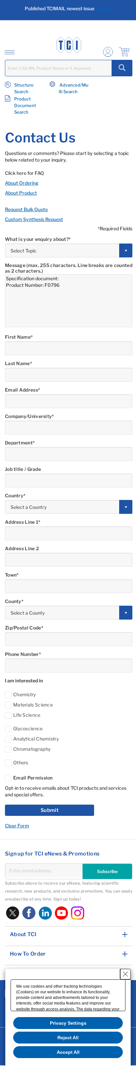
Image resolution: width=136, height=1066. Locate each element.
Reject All (68, 1037)
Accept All (68, 1052)
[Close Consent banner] (125, 974)
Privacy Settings (68, 1023)
